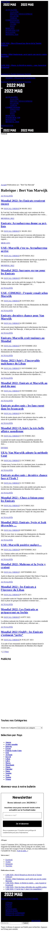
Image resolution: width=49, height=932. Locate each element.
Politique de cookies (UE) (14, 915)
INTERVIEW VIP (12, 30)
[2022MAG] (18, 132)
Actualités (7, 196)
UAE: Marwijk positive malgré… (21, 544)
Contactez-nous (11, 909)
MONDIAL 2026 (11, 34)
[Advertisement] (24, 159)
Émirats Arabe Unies (13, 751)
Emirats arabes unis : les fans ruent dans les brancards (22, 407)
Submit (25, 923)
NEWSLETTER (7, 126)
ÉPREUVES (14, 22)
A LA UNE (14, 12)
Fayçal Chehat (11, 209)
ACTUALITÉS (11, 10)
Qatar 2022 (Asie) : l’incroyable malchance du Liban (20, 362)
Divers (4, 448)
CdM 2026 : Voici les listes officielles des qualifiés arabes (26, 887)
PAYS (12, 26)
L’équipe (8, 907)
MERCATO (9, 28)
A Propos (8, 903)
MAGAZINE (10, 32)
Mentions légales (11, 911)
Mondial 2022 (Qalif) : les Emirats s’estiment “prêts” (22, 633)
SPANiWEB (36, 921)
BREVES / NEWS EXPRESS (21, 14)
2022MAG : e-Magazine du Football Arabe (20, 78)
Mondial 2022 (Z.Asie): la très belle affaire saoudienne (22, 430)
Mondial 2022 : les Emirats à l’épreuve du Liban (18, 588)
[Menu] (2, 128)
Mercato (5, 243)
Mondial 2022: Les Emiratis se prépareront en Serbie (19, 611)
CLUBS (13, 24)
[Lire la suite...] (22, 851)
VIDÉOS (13, 18)
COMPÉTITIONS (12, 20)
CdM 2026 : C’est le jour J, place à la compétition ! (23, 889)
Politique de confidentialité (15, 913)
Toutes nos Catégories (9, 728)
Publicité (8, 905)
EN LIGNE (14, 16)
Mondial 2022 (7, 218)
